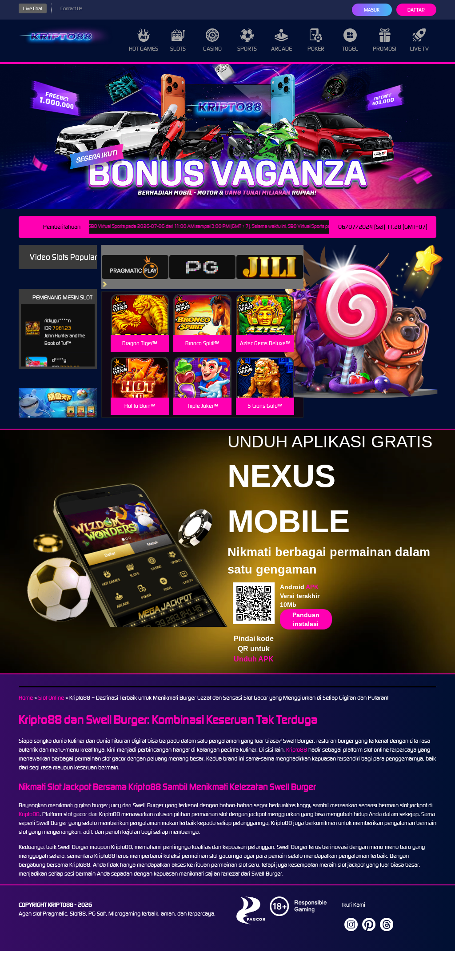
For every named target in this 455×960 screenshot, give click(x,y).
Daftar (416, 10)
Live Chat (32, 8)
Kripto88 (296, 749)
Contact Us (71, 8)
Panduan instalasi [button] (305, 619)
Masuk (371, 10)
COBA (140, 304)
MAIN (140, 324)
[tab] (135, 267)
